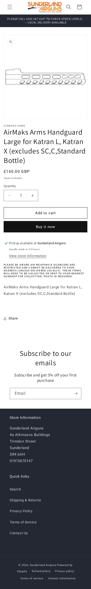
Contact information (61, 578)
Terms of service (31, 578)
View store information (27, 256)
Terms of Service (23, 522)
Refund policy (41, 571)
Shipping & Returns (25, 500)
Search (15, 489)
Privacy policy (64, 571)
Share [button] (13, 318)
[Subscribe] (75, 393)
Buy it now (45, 227)
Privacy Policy (21, 511)
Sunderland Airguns (43, 565)
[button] (9, 7)
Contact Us (19, 533)
